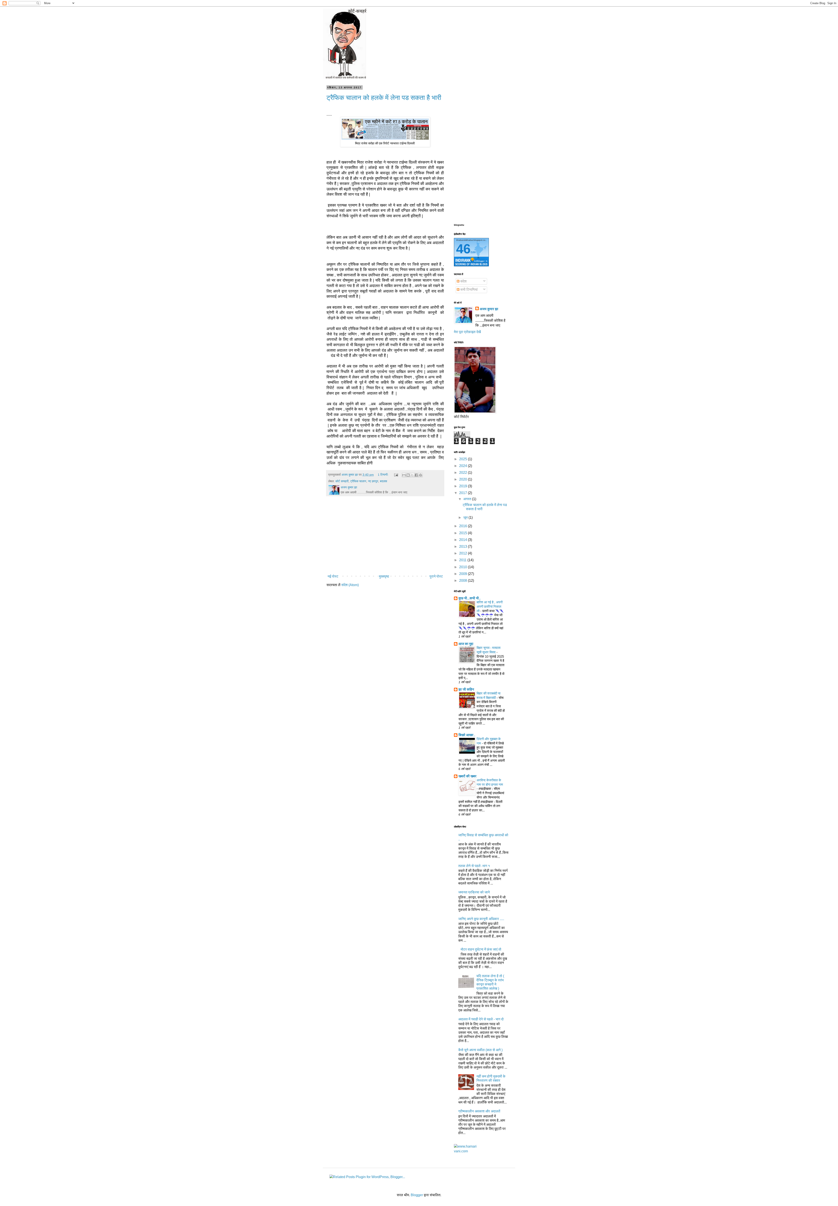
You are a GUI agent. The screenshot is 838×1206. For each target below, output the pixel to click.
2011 (463, 560)
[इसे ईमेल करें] (404, 475)
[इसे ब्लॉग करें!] (408, 475)
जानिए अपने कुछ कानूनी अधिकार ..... (481, 919)
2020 (463, 479)
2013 (463, 546)
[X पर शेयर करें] (412, 475)
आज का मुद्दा (465, 644)
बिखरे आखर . (466, 735)
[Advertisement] (385, 536)
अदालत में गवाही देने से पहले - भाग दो (481, 1019)
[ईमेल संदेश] (396, 474)
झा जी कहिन (466, 689)
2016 (463, 526)
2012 (463, 553)
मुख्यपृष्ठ (384, 576)
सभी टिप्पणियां (468, 289)
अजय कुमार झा (489, 309)
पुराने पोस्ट (436, 576)
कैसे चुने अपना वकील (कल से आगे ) (480, 1050)
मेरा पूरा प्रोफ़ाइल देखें (467, 332)
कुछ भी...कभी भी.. (469, 598)
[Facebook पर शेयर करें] (416, 475)
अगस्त (467, 499)
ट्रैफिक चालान (358, 481)
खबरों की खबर (467, 776)
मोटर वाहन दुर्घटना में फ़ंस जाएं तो (481, 949)
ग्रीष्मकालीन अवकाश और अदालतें (479, 1111)
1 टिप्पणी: (383, 474)
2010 (463, 567)
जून (466, 517)
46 (463, 248)
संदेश (463, 281)
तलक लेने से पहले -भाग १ (474, 866)
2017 (463, 493)
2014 (463, 540)
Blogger (417, 1195)
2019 (463, 486)
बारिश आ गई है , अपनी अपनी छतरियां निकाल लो (490, 606)
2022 (463, 472)
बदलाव (383, 481)
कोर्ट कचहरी (342, 481)
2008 (463, 580)
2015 (463, 533)
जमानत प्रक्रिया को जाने (474, 892)
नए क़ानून (373, 481)
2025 (463, 459)
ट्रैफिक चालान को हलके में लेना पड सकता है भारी (383, 97)
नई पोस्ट (333, 576)
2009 (463, 574)
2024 (463, 466)
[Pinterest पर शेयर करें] (420, 475)
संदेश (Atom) (350, 585)
